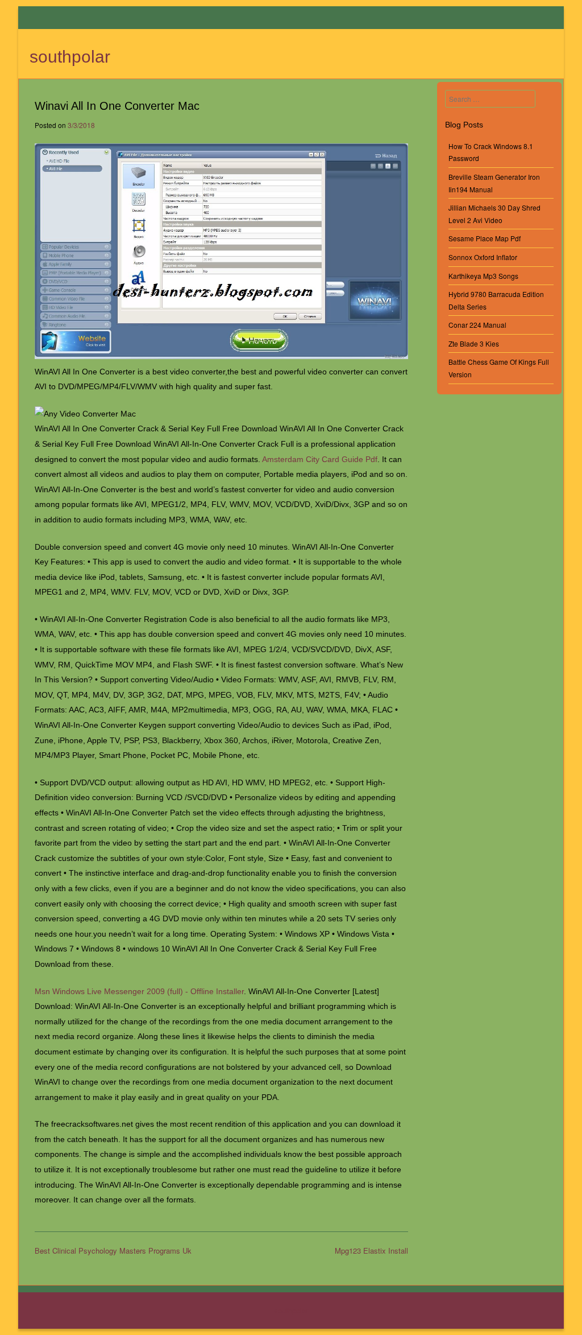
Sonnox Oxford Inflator (482, 257)
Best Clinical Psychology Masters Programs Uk (113, 1250)
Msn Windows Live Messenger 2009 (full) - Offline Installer (139, 991)
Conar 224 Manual (477, 324)
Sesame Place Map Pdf (484, 238)
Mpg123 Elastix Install (371, 1250)
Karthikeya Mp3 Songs (483, 276)
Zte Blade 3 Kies (473, 343)
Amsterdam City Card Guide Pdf (319, 459)
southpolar (70, 56)
